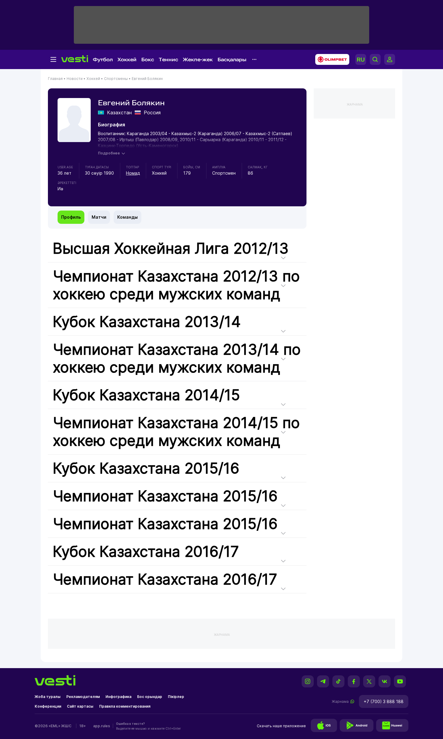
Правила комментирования (124, 706)
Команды (127, 217)
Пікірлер (176, 696)
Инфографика (118, 696)
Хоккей (127, 59)
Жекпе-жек (198, 59)
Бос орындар (149, 696)
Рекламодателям (83, 696)
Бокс (147, 59)
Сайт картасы (80, 706)
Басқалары (232, 59)
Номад (133, 173)
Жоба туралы (48, 696)
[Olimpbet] (330, 59)
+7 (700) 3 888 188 (384, 701)
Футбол (103, 59)
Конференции (48, 706)
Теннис (168, 59)
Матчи (99, 217)
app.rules (101, 726)
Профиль (71, 217)
